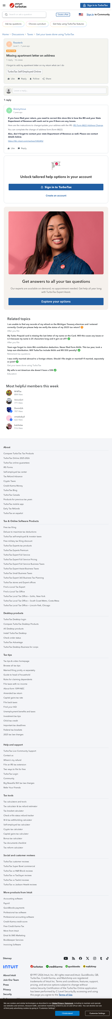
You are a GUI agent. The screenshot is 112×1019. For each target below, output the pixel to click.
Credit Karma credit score (15, 921)
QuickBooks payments (14, 908)
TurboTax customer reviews (16, 861)
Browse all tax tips (12, 665)
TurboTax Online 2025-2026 (17, 458)
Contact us (8, 755)
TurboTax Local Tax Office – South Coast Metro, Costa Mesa (31, 601)
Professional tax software (15, 912)
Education (12, 374)
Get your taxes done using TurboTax (55, 34)
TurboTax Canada (12, 495)
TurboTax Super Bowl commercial (19, 866)
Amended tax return (13, 693)
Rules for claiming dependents (18, 679)
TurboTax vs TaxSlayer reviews (18, 875)
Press (6, 984)
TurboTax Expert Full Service (17, 555)
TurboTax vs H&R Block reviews (18, 871)
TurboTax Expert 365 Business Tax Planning (24, 578)
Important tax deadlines (15, 725)
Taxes (30, 34)
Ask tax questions (13, 24)
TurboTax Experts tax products (18, 545)
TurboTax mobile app (14, 504)
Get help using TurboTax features (68, 24)
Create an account (56, 195)
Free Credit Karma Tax (14, 926)
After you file (13, 331)
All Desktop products (13, 628)
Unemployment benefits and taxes (19, 711)
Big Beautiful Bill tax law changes (19, 783)
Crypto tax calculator (13, 829)
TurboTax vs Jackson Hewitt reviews (20, 884)
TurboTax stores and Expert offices (20, 582)
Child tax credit (11, 721)
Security (7, 994)
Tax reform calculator (13, 847)
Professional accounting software (19, 917)
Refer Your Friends (12, 787)
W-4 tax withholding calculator (18, 820)
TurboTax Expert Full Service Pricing (20, 559)
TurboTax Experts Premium (16, 550)
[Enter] (5, 14)
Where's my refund (12, 760)
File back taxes (10, 702)
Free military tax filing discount (18, 541)
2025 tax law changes (13, 734)
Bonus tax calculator (13, 838)
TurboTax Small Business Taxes (18, 573)
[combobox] (24, 14)
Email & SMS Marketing (14, 935)
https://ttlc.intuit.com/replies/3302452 (25, 141)
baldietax (18, 425)
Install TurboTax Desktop (15, 633)
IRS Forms (8, 467)
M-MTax (17, 391)
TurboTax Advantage (13, 642)
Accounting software (13, 898)
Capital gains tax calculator (16, 834)
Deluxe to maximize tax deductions (20, 532)
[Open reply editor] (56, 90)
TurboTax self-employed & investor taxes (22, 536)
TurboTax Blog (10, 490)
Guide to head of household (17, 675)
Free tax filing (10, 527)
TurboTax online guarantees (16, 463)
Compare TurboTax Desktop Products (21, 624)
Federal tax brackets (13, 730)
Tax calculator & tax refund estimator (20, 806)
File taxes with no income (15, 684)
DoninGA (18, 408)
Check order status (12, 638)
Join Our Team (11, 980)
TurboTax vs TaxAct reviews (16, 880)
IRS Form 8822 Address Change (88, 125)
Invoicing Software (12, 944)
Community (9, 778)
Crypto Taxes (10, 481)
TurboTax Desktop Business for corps (21, 647)
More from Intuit (11, 931)
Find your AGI (10, 707)
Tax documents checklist (15, 843)
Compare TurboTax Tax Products (19, 453)
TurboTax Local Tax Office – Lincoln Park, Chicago (27, 605)
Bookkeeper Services (13, 940)
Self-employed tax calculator (17, 824)
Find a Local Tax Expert (14, 587)
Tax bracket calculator (14, 811)
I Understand (67, 1013)
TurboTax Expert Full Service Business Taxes (24, 564)
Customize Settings (97, 1013)
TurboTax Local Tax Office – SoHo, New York (24, 596)
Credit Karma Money (13, 486)
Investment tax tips (12, 716)
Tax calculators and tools (15, 801)
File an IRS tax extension (15, 764)
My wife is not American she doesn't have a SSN (30, 370)
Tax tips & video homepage (16, 661)
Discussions (18, 34)
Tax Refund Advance (13, 476)
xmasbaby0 (19, 417)
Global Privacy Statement (62, 1003)
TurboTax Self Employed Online (24, 71)
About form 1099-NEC (14, 688)
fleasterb (18, 42)
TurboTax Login (11, 774)
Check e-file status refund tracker (19, 815)
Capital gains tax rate (13, 698)
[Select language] (81, 14)
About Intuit (9, 975)
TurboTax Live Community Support (20, 751)
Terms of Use (65, 994)
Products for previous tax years (18, 499)
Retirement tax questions (18, 354)
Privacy (7, 989)
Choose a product (37, 24)
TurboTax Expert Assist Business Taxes (21, 568)
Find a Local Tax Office (14, 591)
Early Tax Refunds (12, 508)
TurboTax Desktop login (15, 619)
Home (5, 34)
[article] (56, 129)
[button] (63, 14)
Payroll (7, 903)
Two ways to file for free (15, 769)
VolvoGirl (18, 400)
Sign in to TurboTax (58, 187)
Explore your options (56, 301)
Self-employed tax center (15, 472)
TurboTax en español (13, 513)
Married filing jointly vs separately (19, 670)
